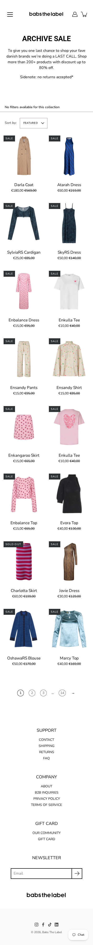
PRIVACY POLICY (46, 798)
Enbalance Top (23, 523)
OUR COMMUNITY (46, 833)
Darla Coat (23, 185)
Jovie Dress (69, 590)
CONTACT (46, 739)
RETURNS (46, 752)
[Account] (75, 14)
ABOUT (46, 786)
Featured (30, 123)
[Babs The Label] (46, 14)
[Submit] (77, 873)
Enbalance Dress (24, 320)
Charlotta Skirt (24, 590)
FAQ (46, 758)
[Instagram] (36, 924)
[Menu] (10, 14)
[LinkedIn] (56, 924)
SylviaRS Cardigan (24, 252)
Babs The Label (52, 932)
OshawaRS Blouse (24, 658)
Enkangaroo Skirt (23, 455)
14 (62, 693)
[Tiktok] (50, 924)
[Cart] (84, 14)
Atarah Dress (69, 185)
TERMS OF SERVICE (46, 805)
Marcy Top (69, 658)
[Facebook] (43, 924)
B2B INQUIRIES (46, 792)
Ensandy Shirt (69, 387)
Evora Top (69, 523)
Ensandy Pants (23, 387)
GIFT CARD (46, 839)
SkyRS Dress (69, 252)
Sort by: (10, 123)
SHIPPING (46, 746)
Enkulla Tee (69, 320)
